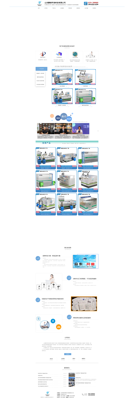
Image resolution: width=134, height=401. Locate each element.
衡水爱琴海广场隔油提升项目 (43, 373)
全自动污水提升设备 (41, 80)
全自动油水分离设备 (41, 84)
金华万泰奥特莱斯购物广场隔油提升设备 (44, 377)
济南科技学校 (40, 375)
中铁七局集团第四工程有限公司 (43, 386)
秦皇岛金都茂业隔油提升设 (42, 384)
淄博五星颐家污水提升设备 (42, 382)
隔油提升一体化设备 (41, 73)
